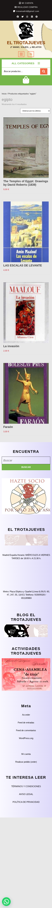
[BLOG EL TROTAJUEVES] (26, 630)
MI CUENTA (27, 3)
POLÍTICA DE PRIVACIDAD (26, 802)
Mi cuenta (26, 754)
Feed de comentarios (26, 730)
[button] (6, 901)
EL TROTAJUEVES (26, 42)
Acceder (26, 714)
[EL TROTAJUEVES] (26, 540)
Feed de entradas (26, 722)
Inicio (4, 94)
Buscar (43, 71)
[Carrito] (26, 82)
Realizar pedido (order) (26, 762)
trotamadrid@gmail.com (27, 11)
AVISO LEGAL (26, 794)
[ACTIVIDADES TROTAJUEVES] (26, 674)
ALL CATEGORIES (23, 63)
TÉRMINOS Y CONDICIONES (26, 786)
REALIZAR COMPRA (27, 7)
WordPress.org (26, 738)
